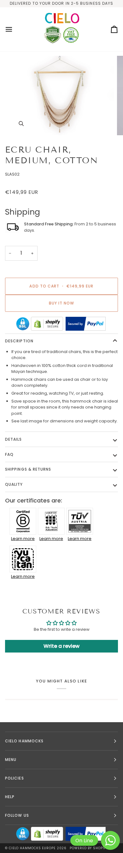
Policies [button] (14, 778)
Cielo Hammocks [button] (24, 741)
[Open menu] (14, 29)
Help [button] (10, 796)
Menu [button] (10, 759)
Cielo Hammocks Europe (32, 848)
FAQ (9, 454)
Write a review (61, 646)
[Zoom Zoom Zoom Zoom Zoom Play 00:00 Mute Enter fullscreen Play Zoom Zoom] (61, 95)
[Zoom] (20, 123)
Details (13, 439)
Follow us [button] (17, 815)
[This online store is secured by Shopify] (47, 324)
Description (19, 341)
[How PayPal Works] (86, 324)
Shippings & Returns (28, 469)
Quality (14, 484)
